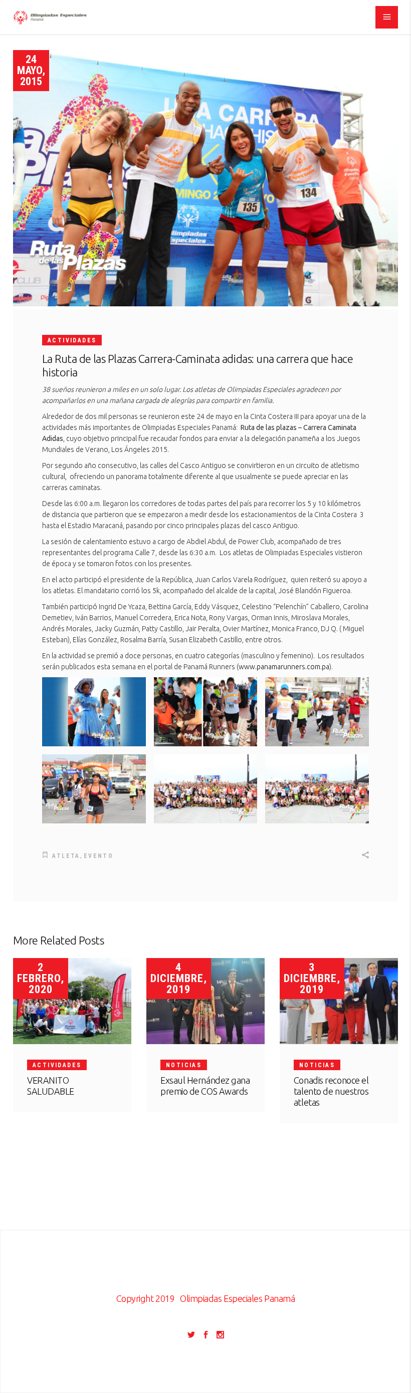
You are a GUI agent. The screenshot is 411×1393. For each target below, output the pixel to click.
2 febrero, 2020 (40, 978)
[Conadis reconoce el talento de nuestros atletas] (339, 1001)
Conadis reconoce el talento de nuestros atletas (331, 1091)
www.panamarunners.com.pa (284, 667)
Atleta (66, 855)
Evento (98, 855)
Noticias (183, 1065)
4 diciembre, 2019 (178, 978)
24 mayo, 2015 (31, 70)
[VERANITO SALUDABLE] (72, 1001)
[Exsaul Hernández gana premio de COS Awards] (205, 1001)
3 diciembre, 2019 (312, 978)
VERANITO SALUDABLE (50, 1085)
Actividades (72, 340)
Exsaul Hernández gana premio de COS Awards (205, 1085)
